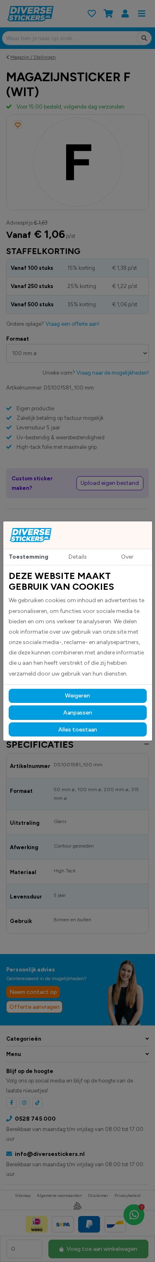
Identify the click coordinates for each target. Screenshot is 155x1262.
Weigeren (77, 695)
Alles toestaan (77, 729)
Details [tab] (78, 556)
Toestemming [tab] (28, 556)
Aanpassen (77, 712)
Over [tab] (127, 556)
